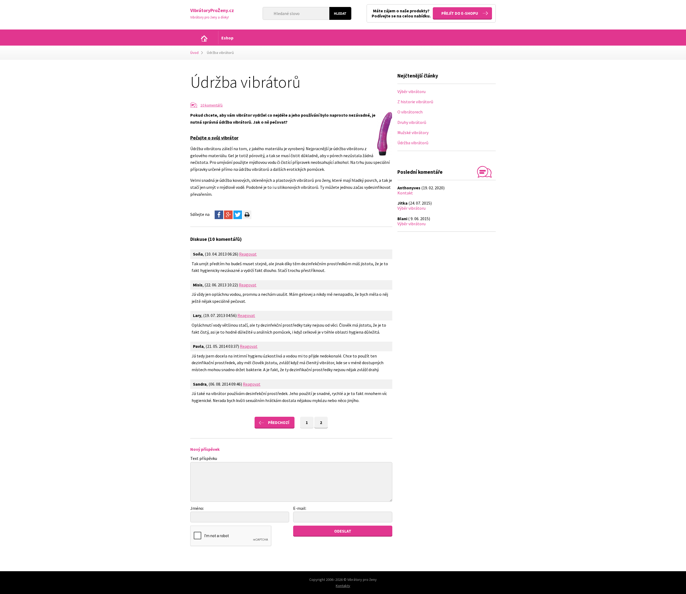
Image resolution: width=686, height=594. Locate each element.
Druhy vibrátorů (411, 122)
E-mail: (299, 508)
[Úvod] (204, 38)
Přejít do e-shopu (459, 13)
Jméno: (197, 508)
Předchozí (278, 422)
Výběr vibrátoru (411, 91)
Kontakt (405, 192)
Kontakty (343, 585)
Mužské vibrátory (412, 132)
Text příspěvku (203, 458)
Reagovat (248, 254)
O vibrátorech (410, 112)
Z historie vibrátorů (415, 101)
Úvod (194, 52)
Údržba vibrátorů (412, 142)
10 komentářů (211, 105)
